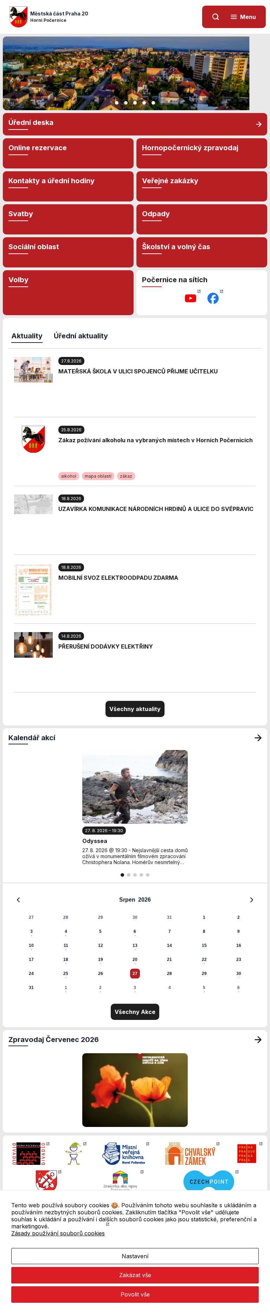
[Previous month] (18, 900)
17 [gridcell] (31, 959)
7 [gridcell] (169, 931)
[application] (135, 943)
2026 (144, 900)
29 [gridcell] (100, 917)
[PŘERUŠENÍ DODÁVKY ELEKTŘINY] (33, 644)
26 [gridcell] (100, 973)
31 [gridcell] (169, 917)
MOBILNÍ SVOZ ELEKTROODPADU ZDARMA (118, 577)
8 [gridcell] (204, 931)
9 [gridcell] (238, 931)
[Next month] (252, 900)
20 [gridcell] (135, 959)
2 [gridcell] (238, 917)
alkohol (68, 476)
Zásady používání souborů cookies (58, 1233)
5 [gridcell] (100, 931)
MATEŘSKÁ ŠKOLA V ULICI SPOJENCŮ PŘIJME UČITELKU (138, 371)
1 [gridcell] (204, 917)
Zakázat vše (135, 1275)
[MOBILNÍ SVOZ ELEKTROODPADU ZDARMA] (33, 589)
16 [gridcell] (238, 945)
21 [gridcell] (169, 959)
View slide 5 (153, 103)
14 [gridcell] (169, 945)
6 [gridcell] (135, 931)
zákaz (126, 476)
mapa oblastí (98, 476)
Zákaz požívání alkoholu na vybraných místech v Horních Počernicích (155, 440)
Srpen (127, 900)
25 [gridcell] (65, 973)
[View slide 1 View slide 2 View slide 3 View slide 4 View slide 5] (135, 73)
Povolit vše (135, 1294)
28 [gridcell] (65, 917)
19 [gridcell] (100, 959)
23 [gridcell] (238, 959)
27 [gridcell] (31, 917)
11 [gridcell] (66, 945)
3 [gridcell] (31, 931)
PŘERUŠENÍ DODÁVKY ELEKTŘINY (105, 646)
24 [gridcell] (31, 973)
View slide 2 (126, 103)
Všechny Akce (135, 1011)
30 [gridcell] (135, 917)
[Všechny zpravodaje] (258, 1039)
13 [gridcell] (135, 945)
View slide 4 (144, 103)
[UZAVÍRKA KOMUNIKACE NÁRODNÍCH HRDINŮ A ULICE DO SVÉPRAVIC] (33, 503)
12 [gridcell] (100, 945)
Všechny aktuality (135, 708)
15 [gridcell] (204, 945)
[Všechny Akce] (258, 738)
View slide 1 (116, 103)
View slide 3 (135, 103)
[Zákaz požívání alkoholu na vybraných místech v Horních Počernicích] (33, 438)
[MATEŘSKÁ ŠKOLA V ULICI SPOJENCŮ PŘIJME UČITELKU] (33, 369)
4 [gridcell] (66, 931)
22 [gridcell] (204, 959)
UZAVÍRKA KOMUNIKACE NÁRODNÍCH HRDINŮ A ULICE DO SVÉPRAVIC (155, 508)
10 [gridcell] (31, 945)
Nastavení (135, 1256)
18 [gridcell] (65, 959)
